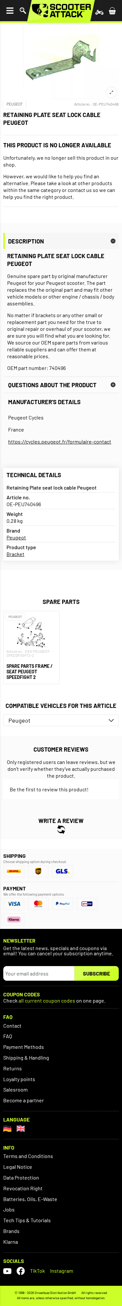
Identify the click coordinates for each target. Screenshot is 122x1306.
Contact (12, 1025)
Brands (11, 1231)
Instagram (61, 1271)
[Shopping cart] (112, 10)
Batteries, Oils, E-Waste (30, 1199)
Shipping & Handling (26, 1057)
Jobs (9, 1209)
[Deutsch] (7, 1129)
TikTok (37, 1271)
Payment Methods (23, 1047)
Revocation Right (23, 1188)
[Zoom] (111, 92)
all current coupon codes (47, 1001)
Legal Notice (17, 1167)
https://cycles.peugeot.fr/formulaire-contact (59, 441)
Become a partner (23, 1100)
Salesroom (15, 1089)
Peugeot (15, 104)
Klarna (10, 1242)
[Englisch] (21, 1129)
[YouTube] (7, 1271)
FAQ (7, 1036)
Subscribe (96, 973)
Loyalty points (19, 1079)
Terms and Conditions (28, 1156)
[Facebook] (21, 1271)
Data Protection (21, 1177)
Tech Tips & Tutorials (27, 1220)
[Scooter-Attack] (61, 10)
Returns (12, 1068)
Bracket (15, 554)
